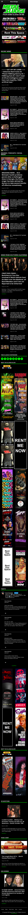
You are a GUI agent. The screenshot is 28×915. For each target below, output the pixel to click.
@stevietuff (6, 602)
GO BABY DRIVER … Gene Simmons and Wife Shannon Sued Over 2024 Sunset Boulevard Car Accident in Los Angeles (13, 892)
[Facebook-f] (2, 359)
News (6, 909)
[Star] (16, 359)
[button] (2, 1)
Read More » (4, 92)
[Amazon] (22, 359)
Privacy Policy (14, 913)
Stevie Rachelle (8, 601)
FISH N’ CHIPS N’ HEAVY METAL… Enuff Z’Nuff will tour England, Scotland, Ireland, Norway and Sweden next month (17, 124)
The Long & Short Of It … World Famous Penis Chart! (12, 857)
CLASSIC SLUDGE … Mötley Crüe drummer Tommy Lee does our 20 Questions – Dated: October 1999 (13, 821)
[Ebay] (19, 359)
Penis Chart (11, 909)
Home (2, 909)
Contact (20, 909)
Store (16, 909)
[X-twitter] (5, 359)
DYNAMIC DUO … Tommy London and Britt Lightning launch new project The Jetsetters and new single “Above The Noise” (17, 337)
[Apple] (13, 359)
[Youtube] (8, 359)
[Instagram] (10, 359)
